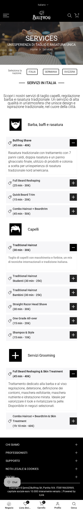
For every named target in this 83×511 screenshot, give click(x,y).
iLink (41, 495)
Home (34, 49)
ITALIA (32, 71)
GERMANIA (51, 71)
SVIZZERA (69, 71)
